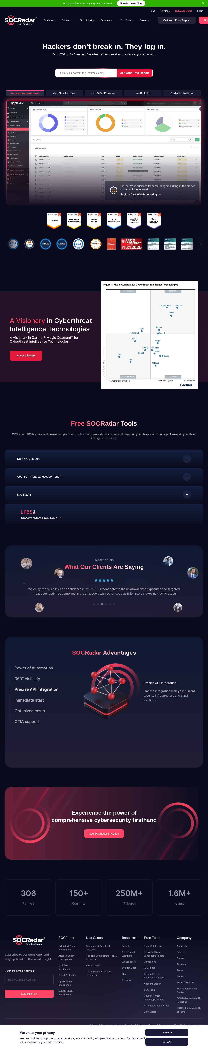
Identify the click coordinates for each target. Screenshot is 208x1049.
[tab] (94, 609)
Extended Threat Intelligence (67, 952)
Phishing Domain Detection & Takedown (101, 962)
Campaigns (150, 966)
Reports (126, 950)
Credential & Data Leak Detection (98, 952)
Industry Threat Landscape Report (154, 958)
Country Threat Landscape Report (154, 1002)
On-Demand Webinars (128, 958)
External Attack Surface (156, 1010)
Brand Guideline (185, 987)
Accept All (167, 1032)
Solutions (66, 20)
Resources (106, 20)
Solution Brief (129, 972)
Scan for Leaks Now (131, 3)
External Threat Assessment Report (154, 980)
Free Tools (125, 20)
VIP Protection (93, 969)
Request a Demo (183, 10)
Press (180, 974)
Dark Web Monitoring (64, 971)
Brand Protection (67, 979)
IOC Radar (149, 972)
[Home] (29, 945)
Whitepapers (129, 966)
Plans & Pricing (87, 20)
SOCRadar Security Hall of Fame (189, 1014)
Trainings (165, 10)
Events (180, 956)
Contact (181, 981)
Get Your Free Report (176, 20)
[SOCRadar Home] (21, 20)
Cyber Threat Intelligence (65, 987)
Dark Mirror (150, 1016)
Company (144, 20)
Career (180, 962)
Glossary (126, 984)
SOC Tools (149, 994)
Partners (181, 968)
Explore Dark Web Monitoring (138, 194)
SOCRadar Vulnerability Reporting (189, 1004)
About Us (182, 950)
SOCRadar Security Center (187, 995)
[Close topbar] (203, 3)
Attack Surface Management (66, 962)
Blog (152, 10)
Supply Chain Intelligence (65, 997)
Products (48, 20)
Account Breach (152, 988)
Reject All (166, 1042)
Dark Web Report (153, 950)
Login (200, 10)
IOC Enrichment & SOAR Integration (98, 978)
